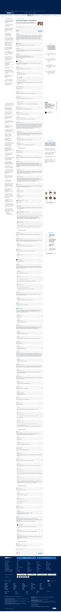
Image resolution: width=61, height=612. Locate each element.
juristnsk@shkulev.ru (23, 603)
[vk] (20, 577)
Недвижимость (29, 569)
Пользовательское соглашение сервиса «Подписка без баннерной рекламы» (40, 606)
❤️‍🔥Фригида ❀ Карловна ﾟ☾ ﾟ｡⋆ (22, 211)
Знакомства (50, 190)
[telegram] (17, 577)
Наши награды (7, 565)
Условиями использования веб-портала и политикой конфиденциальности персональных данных (42, 601)
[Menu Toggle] (5, 13)
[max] (24, 577)
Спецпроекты (48, 568)
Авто (17, 561)
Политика (38, 564)
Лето (28, 565)
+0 (39, 41)
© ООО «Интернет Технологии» (8, 608)
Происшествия (39, 565)
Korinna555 (20, 77)
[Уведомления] (54, 13)
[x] (26, 577)
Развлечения (39, 568)
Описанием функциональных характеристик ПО (36, 600)
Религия (38, 569)
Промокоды (50, 232)
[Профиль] (56, 13)
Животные (18, 569)
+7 (39, 188)
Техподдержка (7, 568)
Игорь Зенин (19, 86)
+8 (39, 522)
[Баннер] (30, 15)
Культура (28, 564)
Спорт (47, 561)
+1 (39, 65)
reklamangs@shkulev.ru (33, 597)
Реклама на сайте (7, 561)
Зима (28, 561)
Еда (17, 568)
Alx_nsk (19, 259)
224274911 (19, 447)
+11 (39, 203)
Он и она (38, 561)
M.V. (19, 205)
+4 (39, 110)
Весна (17, 564)
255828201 (20, 524)
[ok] (22, 577)
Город (17, 565)
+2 (39, 52)
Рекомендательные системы (34, 605)
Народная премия (48, 569)
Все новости (9, 18)
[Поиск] (52, 13)
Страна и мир (48, 564)
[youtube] (28, 577)
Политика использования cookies (35, 604)
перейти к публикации (20, 18)
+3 (39, 70)
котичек (19, 176)
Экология (47, 565)
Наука (28, 568)
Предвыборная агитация (8, 569)
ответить (18, 41)
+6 (39, 174)
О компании (6, 564)
